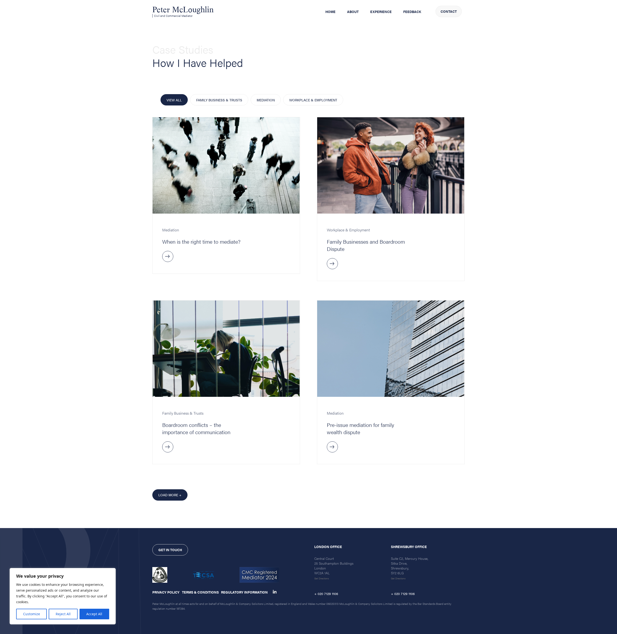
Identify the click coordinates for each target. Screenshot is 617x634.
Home (330, 11)
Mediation (266, 100)
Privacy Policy (166, 592)
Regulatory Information (244, 592)
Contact (449, 11)
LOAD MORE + (169, 494)
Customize (31, 614)
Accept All (94, 614)
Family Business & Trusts (219, 100)
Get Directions (321, 578)
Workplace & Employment (313, 100)
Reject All (63, 614)
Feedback (412, 11)
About (353, 11)
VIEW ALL (174, 100)
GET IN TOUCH (170, 549)
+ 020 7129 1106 (326, 593)
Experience (381, 11)
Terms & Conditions (200, 592)
